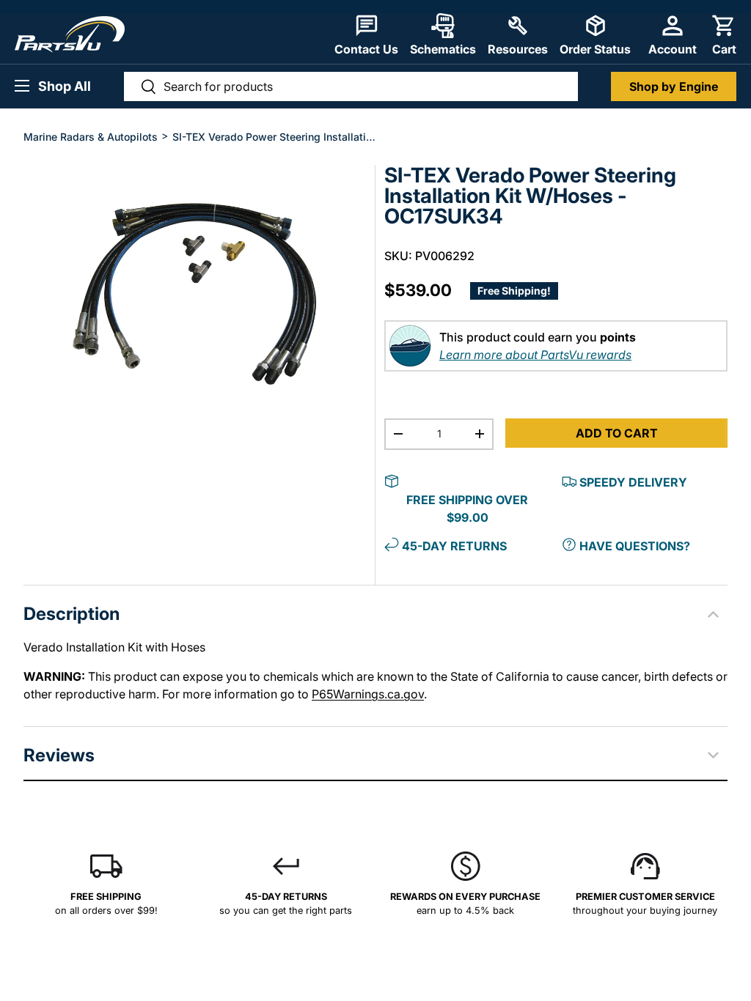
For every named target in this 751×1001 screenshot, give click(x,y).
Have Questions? (634, 546)
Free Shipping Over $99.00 (467, 508)
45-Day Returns (454, 546)
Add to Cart (617, 433)
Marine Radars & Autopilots (90, 136)
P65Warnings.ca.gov (368, 694)
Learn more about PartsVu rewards (535, 354)
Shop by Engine (673, 86)
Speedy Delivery (633, 482)
